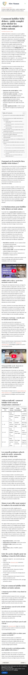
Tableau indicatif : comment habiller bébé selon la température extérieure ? (13, 130)
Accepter (4, 672)
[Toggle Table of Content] (23, 113)
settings (16, 670)
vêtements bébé (14, 562)
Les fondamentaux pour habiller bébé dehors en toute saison (13, 119)
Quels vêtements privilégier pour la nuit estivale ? (15, 150)
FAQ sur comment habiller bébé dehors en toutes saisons (13, 143)
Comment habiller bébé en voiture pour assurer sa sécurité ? (15, 152)
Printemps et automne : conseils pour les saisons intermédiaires (15, 125)
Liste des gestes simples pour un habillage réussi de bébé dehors (14, 139)
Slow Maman (14, 3)
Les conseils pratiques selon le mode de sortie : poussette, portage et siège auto (13, 133)
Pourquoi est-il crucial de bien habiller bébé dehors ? (14, 116)
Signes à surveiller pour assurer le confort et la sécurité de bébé (13, 136)
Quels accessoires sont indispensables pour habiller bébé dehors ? (14, 155)
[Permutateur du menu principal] (25, 3)
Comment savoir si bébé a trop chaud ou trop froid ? (15, 146)
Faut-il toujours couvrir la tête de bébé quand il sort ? (15, 148)
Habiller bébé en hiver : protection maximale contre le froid (14, 122)
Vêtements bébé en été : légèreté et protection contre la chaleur (14, 127)
